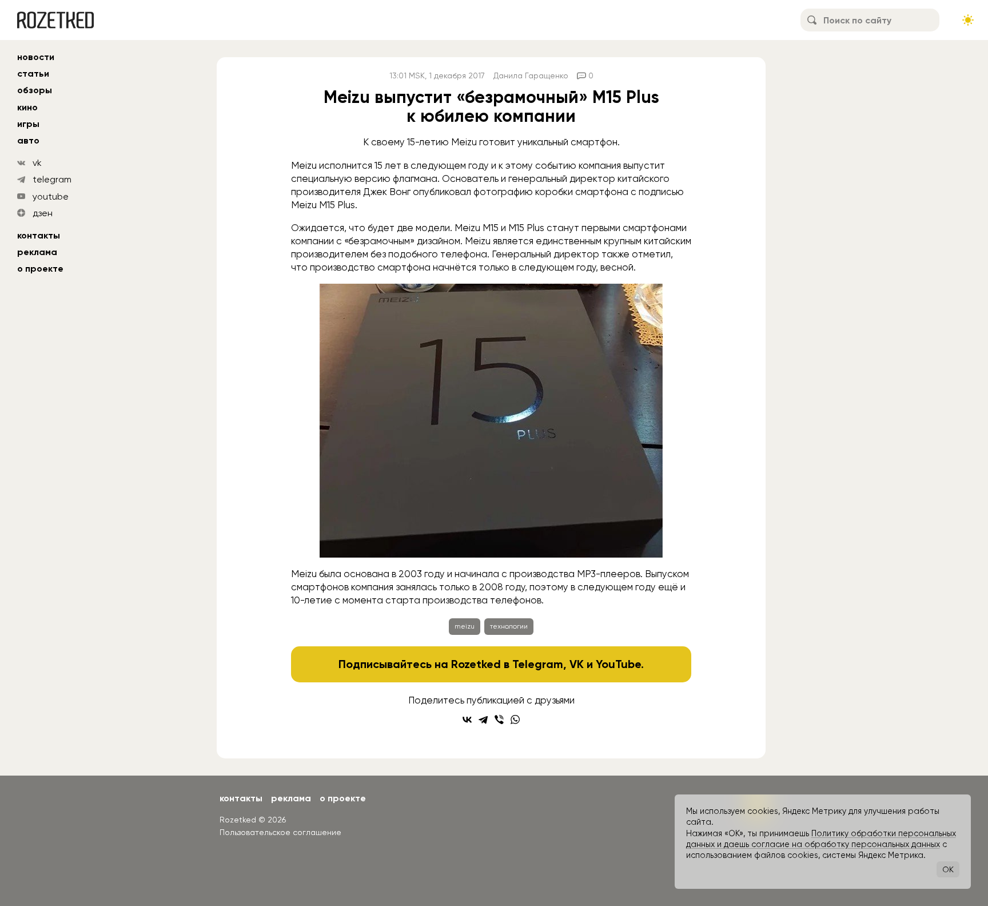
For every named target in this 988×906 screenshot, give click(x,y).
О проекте (40, 268)
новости (35, 56)
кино (27, 107)
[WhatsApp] (515, 719)
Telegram (537, 664)
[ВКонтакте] (467, 719)
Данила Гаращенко (530, 75)
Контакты (38, 235)
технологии (509, 626)
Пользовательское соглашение (280, 832)
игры (28, 123)
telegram (52, 179)
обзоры (34, 90)
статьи (33, 73)
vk (37, 162)
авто (28, 140)
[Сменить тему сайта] (968, 20)
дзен (43, 213)
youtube (51, 196)
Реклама (37, 252)
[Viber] (499, 719)
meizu (465, 626)
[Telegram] (483, 719)
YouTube (618, 664)
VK (576, 664)
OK (948, 869)
